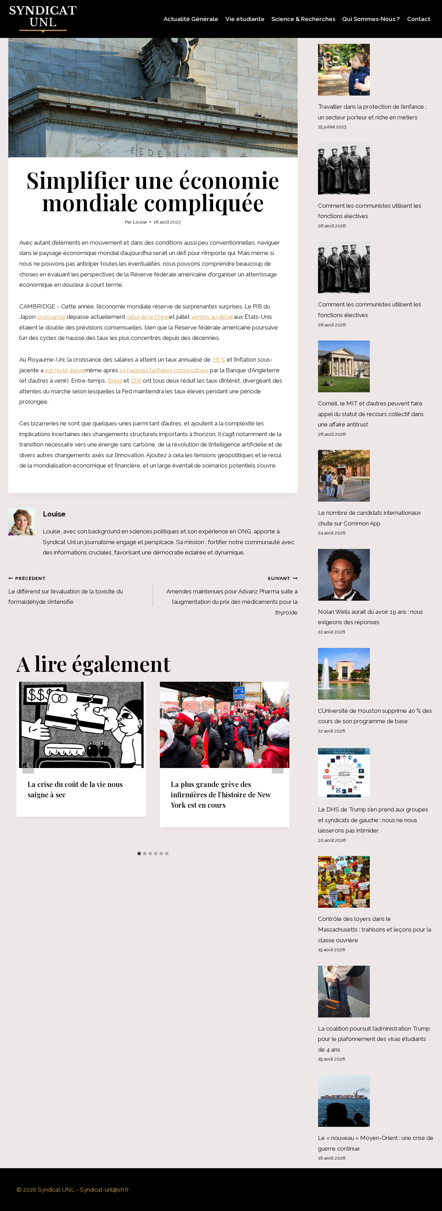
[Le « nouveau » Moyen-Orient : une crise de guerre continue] (376, 1101)
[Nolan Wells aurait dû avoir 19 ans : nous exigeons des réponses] (376, 575)
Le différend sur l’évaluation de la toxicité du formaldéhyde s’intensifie (65, 590)
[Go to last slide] (28, 765)
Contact (418, 19)
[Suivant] (278, 765)
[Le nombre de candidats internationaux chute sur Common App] (376, 476)
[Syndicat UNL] (42, 18)
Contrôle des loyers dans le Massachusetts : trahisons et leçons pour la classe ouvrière (374, 929)
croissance (51, 316)
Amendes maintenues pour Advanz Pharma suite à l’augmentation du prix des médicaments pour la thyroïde (232, 595)
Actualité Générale (191, 19)
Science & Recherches (303, 19)
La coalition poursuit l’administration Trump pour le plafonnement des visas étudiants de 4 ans (374, 1039)
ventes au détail (211, 316)
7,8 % (218, 359)
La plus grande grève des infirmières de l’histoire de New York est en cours (221, 794)
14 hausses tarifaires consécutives (164, 370)
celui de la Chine (148, 316)
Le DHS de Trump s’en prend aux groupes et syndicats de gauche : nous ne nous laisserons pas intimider (373, 820)
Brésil (115, 380)
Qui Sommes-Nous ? (371, 19)
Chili (136, 380)
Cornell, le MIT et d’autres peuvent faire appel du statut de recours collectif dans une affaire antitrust (371, 414)
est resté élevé (65, 370)
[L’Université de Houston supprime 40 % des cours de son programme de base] (376, 674)
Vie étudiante (245, 19)
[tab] (139, 853)
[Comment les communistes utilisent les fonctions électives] (376, 169)
